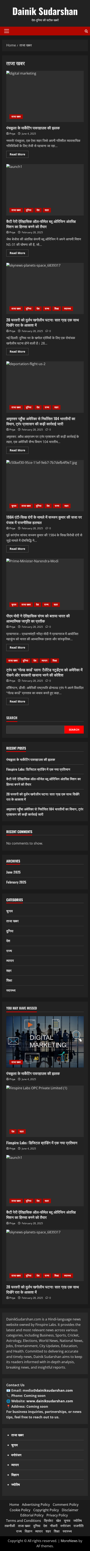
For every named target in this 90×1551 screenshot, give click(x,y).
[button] (6, 31)
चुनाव (14, 506)
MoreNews (69, 1541)
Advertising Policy (36, 1504)
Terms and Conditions (23, 1520)
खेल (58, 1520)
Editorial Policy (32, 1515)
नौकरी (54, 1526)
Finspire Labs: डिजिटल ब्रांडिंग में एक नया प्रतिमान (38, 769)
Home (14, 1504)
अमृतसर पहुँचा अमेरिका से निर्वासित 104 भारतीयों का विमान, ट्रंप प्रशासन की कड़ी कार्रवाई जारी (45, 387)
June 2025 (13, 872)
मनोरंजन (65, 1526)
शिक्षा (56, 308)
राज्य (47, 308)
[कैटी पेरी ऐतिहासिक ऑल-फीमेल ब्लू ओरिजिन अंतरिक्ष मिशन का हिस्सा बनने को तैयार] (45, 1181)
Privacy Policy (57, 1515)
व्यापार (44, 660)
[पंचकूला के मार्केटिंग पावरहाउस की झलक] (45, 1042)
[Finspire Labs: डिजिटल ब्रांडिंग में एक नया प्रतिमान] (45, 1111)
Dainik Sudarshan (45, 11)
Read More (19, 155)
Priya (12, 133)
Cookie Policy (20, 1510)
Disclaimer (70, 1510)
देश (38, 210)
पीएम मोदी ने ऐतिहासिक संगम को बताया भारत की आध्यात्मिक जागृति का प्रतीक (45, 584)
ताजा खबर (16, 116)
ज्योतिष (77, 1520)
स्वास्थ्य (67, 308)
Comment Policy (65, 1504)
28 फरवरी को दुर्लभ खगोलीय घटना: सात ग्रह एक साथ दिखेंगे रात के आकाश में (45, 288)
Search (11, 717)
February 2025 (16, 882)
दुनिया (28, 210)
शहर (47, 210)
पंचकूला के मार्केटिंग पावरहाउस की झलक (45, 96)
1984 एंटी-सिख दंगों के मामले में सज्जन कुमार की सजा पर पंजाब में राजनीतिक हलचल (45, 486)
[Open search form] (86, 31)
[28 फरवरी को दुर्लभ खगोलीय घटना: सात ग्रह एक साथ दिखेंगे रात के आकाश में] (45, 1255)
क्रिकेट (48, 1520)
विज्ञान (28, 1531)
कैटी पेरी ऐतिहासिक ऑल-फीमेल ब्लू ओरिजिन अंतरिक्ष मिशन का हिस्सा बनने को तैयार (45, 190)
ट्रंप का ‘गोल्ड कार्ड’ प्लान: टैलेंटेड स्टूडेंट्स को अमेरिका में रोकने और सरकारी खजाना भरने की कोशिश (44, 672)
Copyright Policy (46, 1510)
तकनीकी (10, 1526)
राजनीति (78, 1526)
